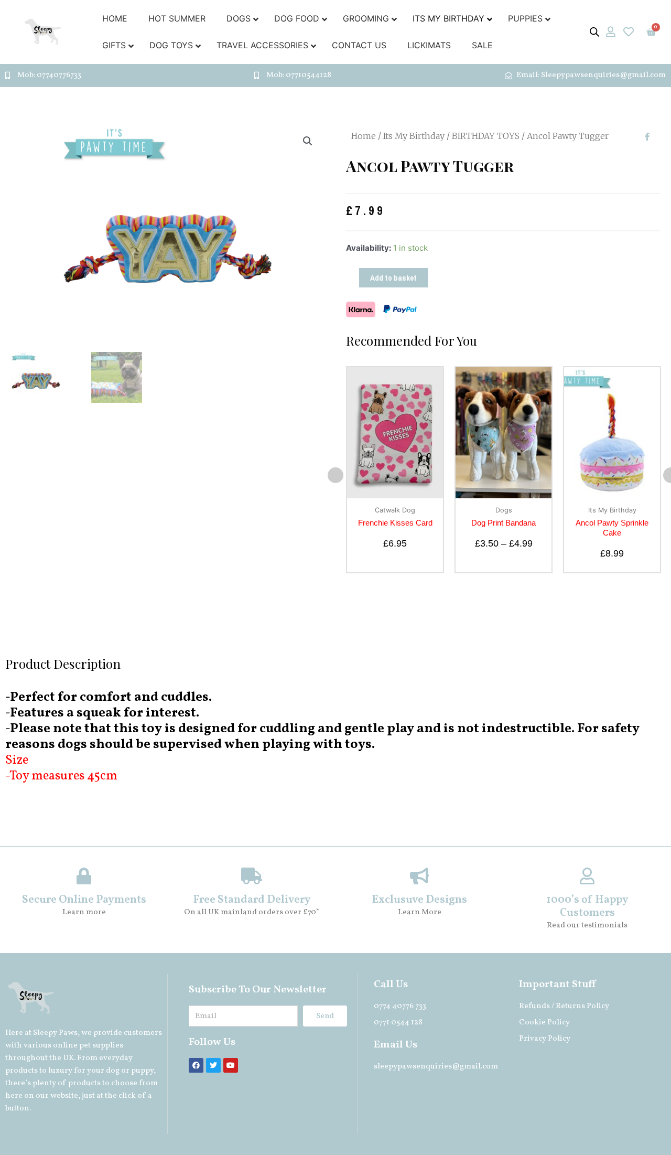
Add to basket (393, 277)
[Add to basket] (432, 408)
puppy (142, 1070)
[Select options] (541, 408)
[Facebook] (196, 1065)
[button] (335, 475)
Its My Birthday (414, 136)
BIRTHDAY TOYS (486, 136)
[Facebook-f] (647, 137)
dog (113, 1070)
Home (363, 136)
